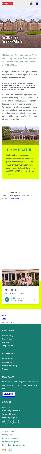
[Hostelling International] (4, 451)
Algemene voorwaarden (10, 438)
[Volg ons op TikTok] (18, 422)
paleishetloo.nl (15, 198)
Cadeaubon (6, 369)
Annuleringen (7, 362)
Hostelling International (16, 445)
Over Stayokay (7, 335)
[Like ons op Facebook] (9, 422)
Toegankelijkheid (8, 346)
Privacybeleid (7, 435)
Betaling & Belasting (9, 365)
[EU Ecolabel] (10, 451)
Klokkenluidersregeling (10, 441)
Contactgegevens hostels (11, 410)
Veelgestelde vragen (9, 414)
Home (4, 315)
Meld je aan (8, 394)
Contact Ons (6, 407)
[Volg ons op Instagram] (4, 422)
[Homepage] (8, 5)
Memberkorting (7, 358)
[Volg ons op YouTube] (13, 422)
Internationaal (7, 339)
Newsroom (6, 342)
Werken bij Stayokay (9, 417)
